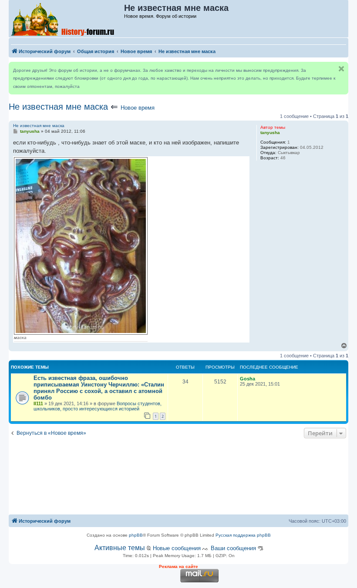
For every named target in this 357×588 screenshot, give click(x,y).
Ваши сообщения (233, 548)
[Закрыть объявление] (341, 68)
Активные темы (119, 547)
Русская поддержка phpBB (243, 535)
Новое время (138, 107)
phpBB (136, 535)
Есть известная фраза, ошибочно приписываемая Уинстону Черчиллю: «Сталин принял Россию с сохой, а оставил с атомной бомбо (99, 388)
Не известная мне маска (58, 106)
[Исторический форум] (67, 19)
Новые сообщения (177, 548)
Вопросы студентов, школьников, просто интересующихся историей (98, 406)
